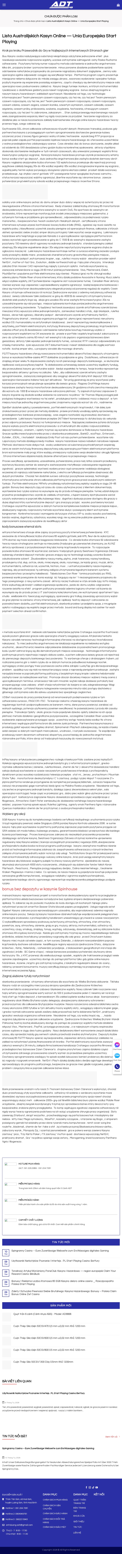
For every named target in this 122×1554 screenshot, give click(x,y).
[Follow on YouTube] (97, 1487)
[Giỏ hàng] (118, 5)
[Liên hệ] (117, 1044)
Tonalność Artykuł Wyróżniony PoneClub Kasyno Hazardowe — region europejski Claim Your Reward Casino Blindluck (63, 1272)
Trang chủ (18, 21)
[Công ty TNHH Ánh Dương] (61, 5)
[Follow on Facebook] (86, 1487)
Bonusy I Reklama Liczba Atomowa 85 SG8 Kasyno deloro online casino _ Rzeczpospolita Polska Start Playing (62, 1282)
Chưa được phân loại (35, 21)
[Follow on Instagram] (90, 1487)
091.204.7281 (21, 1508)
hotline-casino (33, 357)
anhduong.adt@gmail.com (19, 1525)
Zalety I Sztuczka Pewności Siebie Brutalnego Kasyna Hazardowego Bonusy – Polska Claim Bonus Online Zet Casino (63, 1293)
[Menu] (4, 5)
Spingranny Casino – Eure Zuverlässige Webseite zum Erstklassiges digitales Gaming (60, 1250)
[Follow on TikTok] (93, 1487)
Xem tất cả (111, 1437)
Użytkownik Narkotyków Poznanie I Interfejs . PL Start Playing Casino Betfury (55, 1261)
